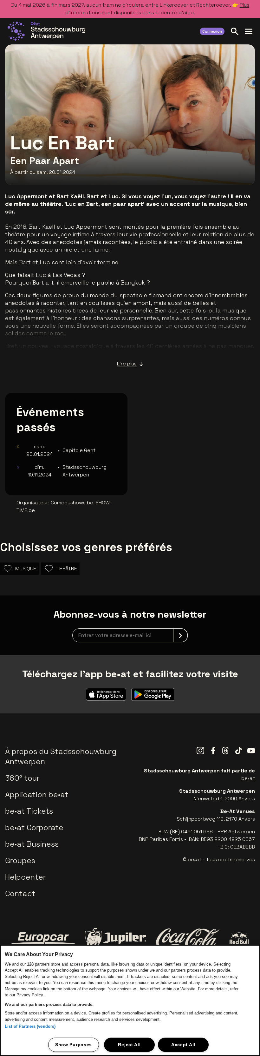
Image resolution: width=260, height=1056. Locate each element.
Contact (20, 893)
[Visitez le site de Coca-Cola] (187, 938)
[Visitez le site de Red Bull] (239, 938)
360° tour (22, 778)
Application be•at (36, 794)
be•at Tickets (29, 811)
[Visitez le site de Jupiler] (115, 938)
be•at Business (32, 844)
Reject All (129, 1044)
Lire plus (127, 363)
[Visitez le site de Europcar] (43, 938)
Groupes (20, 860)
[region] (130, 1000)
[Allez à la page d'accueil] (46, 31)
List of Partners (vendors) (30, 1026)
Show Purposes (73, 1044)
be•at (248, 778)
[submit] (180, 635)
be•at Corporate (34, 827)
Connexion (212, 31)
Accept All (183, 1044)
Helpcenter (25, 877)
